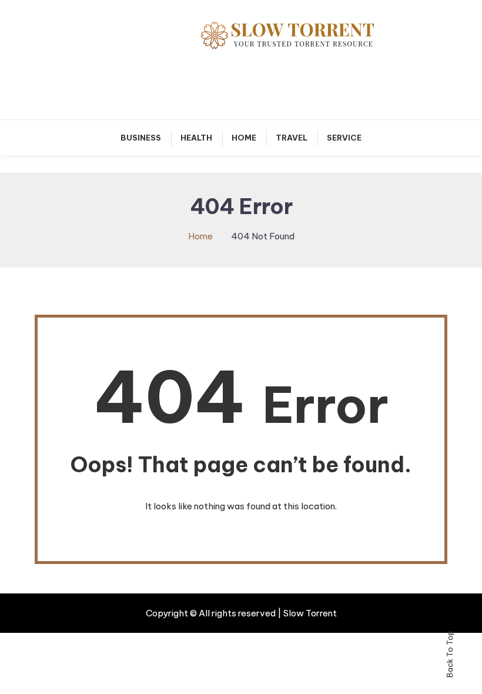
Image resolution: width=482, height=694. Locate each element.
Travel (291, 137)
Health (196, 137)
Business (140, 137)
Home (244, 137)
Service (344, 137)
